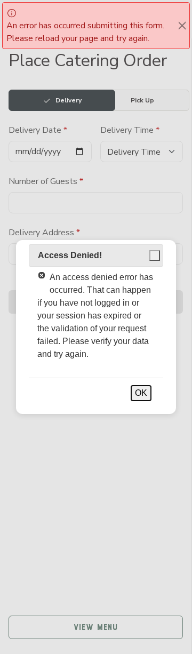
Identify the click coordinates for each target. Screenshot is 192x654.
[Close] (182, 26)
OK (141, 392)
